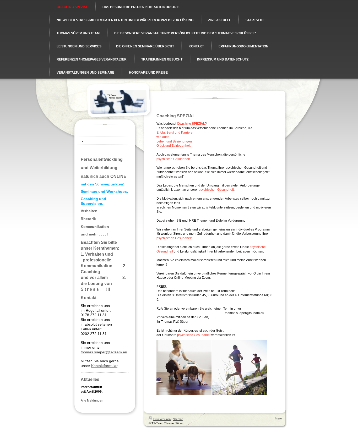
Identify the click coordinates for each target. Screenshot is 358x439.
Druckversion (162, 419)
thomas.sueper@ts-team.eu (104, 352)
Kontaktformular (104, 366)
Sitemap (178, 419)
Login (278, 418)
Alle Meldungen (92, 400)
